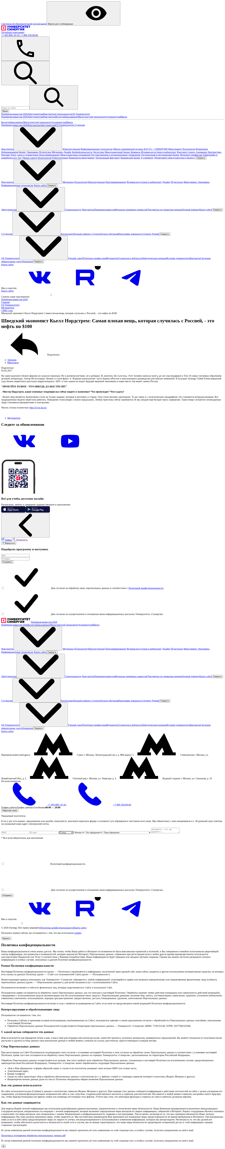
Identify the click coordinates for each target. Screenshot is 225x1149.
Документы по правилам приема (164, 209)
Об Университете (81, 114)
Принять (6, 938)
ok (3, 1146)
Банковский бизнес (130, 157)
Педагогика (45, 152)
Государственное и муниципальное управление (116, 155)
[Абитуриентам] (41, 199)
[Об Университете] (43, 248)
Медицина (57, 152)
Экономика (32, 152)
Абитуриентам (35, 114)
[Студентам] (36, 223)
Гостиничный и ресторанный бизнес (160, 155)
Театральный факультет (107, 157)
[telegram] (131, 288)
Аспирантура (113, 116)
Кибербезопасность (82, 152)
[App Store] (39, 296)
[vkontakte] (40, 288)
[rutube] (86, 288)
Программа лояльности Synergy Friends (138, 234)
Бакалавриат (71, 116)
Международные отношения (75, 155)
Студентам (79, 125)
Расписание (67, 234)
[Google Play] (58, 296)
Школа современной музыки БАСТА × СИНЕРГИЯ (140, 149)
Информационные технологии (97, 149)
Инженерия (202, 149)
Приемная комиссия (104, 209)
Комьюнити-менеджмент (82, 157)
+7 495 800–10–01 (10, 35)
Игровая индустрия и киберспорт (158, 152)
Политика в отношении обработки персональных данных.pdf (33, 1135)
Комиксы (136, 152)
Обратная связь (9, 810)
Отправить (7, 562)
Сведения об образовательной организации (24, 23)
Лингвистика (214, 152)
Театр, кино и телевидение (24, 155)
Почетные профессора (94, 258)
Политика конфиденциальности (57, 927)
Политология (45, 157)
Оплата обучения (109, 234)
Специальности (63, 114)
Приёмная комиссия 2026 (14, 114)
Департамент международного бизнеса (174, 157)
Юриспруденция (71, 149)
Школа (123, 116)
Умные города (29, 157)
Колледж (60, 116)
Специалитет (99, 116)
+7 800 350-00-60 (29, 35)
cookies (77, 933)
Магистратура (85, 116)
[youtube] (70, 452)
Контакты (195, 258)
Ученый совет (75, 258)
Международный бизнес (118, 152)
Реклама (5, 155)
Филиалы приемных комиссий (131, 209)
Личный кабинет (190, 209)
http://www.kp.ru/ (38, 407)
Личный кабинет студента (86, 234)
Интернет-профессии (191, 155)
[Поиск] (25, 73)
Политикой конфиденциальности (145, 588)
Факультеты (49, 114)
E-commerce (147, 157)
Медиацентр (112, 258)
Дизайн (67, 152)
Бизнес (22, 152)
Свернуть (201, 158)
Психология (188, 149)
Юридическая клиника (154, 258)
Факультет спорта (186, 152)
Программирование (49, 155)
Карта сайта (40, 185)
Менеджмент (175, 149)
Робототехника (60, 157)
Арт (19, 157)
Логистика (98, 152)
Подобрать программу (12, 32)
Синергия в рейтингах (130, 258)
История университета (178, 258)
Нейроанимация (9, 152)
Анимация (201, 152)
